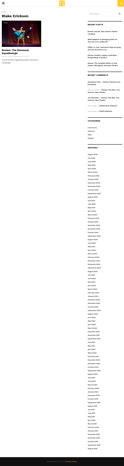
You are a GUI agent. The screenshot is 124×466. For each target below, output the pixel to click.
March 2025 (92, 215)
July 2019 (91, 410)
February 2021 (93, 356)
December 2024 (94, 225)
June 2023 (92, 278)
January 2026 (93, 179)
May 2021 (91, 346)
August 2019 (92, 406)
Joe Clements (93, 98)
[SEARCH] (119, 13)
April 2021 (91, 349)
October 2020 (93, 367)
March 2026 (92, 172)
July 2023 (91, 275)
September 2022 (94, 310)
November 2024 (94, 229)
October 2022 (93, 307)
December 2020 (94, 360)
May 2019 (91, 417)
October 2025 (93, 190)
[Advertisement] (64, 38)
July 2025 (91, 201)
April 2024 (92, 250)
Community (92, 128)
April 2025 (92, 211)
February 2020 (93, 388)
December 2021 (94, 332)
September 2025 (94, 194)
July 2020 (91, 378)
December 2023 (94, 261)
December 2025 (94, 183)
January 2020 (93, 392)
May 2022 (91, 321)
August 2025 (93, 197)
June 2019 (91, 413)
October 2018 (93, 442)
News (90, 135)
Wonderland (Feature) (108, 106)
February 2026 (93, 176)
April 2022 (92, 324)
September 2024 (94, 236)
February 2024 (93, 257)
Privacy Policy (71, 462)
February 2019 (93, 427)
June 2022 (92, 317)
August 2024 (93, 240)
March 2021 (92, 353)
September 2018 (94, 445)
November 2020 (94, 364)
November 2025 (94, 186)
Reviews (6, 23)
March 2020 (92, 385)
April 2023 (92, 286)
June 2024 (92, 243)
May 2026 (91, 165)
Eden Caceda (8, 56)
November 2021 (94, 335)
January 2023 (93, 296)
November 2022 (94, 303)
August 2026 (93, 154)
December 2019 (94, 395)
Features (91, 131)
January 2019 (93, 431)
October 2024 (93, 232)
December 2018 (94, 434)
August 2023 (93, 271)
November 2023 (94, 264)
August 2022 (93, 314)
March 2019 (92, 424)
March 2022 (92, 328)
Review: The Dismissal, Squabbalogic (15, 52)
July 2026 (91, 158)
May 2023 (91, 282)
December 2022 (94, 300)
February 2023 (93, 293)
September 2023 (94, 268)
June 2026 (92, 162)
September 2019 (94, 403)
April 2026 (92, 169)
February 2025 (93, 218)
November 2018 (94, 438)
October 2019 (93, 399)
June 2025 (92, 204)
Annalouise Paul (94, 82)
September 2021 (94, 339)
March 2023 (92, 289)
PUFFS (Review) (106, 111)
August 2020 (93, 374)
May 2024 (91, 247)
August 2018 (92, 449)
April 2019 (91, 420)
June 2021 (91, 342)
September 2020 (94, 371)
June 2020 (92, 381)
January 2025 (93, 222)
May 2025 (91, 208)
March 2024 (92, 254)
